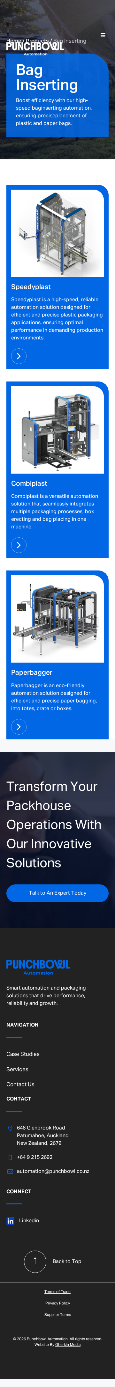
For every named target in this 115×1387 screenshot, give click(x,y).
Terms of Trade (57, 1292)
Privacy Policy (57, 1303)
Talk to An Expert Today (57, 893)
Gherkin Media (67, 1345)
